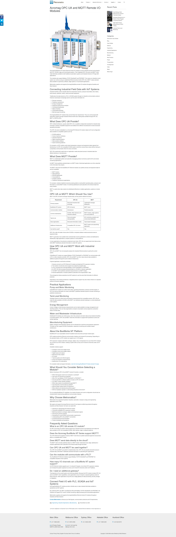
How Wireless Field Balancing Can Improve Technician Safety (118, 13)
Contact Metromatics (55, 499)
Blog (108, 41)
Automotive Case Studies (112, 38)
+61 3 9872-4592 (71, 522)
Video (108, 67)
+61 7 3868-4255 (55, 522)
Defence (109, 45)
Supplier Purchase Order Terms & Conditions (70, 533)
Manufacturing (73, 503)
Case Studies (110, 43)
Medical (108, 55)
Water (108, 69)
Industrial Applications (63, 503)
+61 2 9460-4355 (87, 522)
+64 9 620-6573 (118, 522)
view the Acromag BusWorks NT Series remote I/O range (85, 364)
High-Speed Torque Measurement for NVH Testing (118, 24)
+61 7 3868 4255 (102, 522)
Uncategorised (110, 64)
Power (108, 60)
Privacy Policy (57, 533)
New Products (110, 57)
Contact (51, 533)
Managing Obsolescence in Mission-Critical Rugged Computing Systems (119, 19)
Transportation (110, 62)
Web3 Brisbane (122, 533)
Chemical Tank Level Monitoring (117, 28)
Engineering (55, 503)
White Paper (110, 71)
